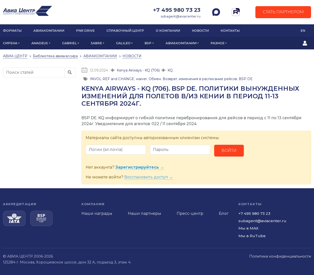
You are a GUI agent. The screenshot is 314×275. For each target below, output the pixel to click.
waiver (141, 79)
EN (303, 30)
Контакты (230, 30)
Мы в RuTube (252, 235)
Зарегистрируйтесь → (139, 167)
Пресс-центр (190, 213)
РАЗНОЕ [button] (217, 43)
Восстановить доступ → (148, 177)
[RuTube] (236, 12)
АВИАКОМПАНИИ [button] (181, 43)
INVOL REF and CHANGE (112, 79)
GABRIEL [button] (69, 43)
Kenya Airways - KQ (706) (138, 70)
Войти (229, 150)
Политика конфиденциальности (280, 256)
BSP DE (246, 79)
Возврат (170, 79)
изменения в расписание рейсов (208, 79)
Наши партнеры (144, 213)
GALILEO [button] (123, 43)
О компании (168, 30)
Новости (200, 30)
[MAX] (216, 12)
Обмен (155, 79)
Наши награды (96, 213)
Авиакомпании (48, 30)
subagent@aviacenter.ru (180, 16)
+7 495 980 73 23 (176, 10)
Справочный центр (125, 30)
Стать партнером (283, 12)
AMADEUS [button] (39, 43)
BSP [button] (147, 43)
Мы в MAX (248, 228)
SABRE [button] (96, 43)
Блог (224, 213)
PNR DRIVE (85, 30)
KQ (170, 70)
